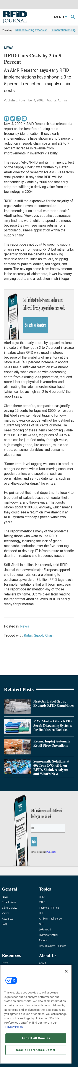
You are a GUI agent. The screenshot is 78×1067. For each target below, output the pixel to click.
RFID (42, 897)
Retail (28, 635)
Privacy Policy (14, 1026)
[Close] (66, 971)
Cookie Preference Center (36, 1050)
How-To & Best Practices (52, 946)
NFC (41, 924)
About (42, 963)
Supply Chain (44, 635)
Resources (7, 918)
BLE (41, 913)
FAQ (4, 924)
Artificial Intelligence (50, 918)
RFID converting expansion (31, 30)
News (8, 48)
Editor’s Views (9, 907)
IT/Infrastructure (48, 935)
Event (5, 963)
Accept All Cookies (36, 1038)
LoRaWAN (45, 929)
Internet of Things (49, 907)
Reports (43, 940)
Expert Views (9, 902)
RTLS (42, 902)
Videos (5, 913)
